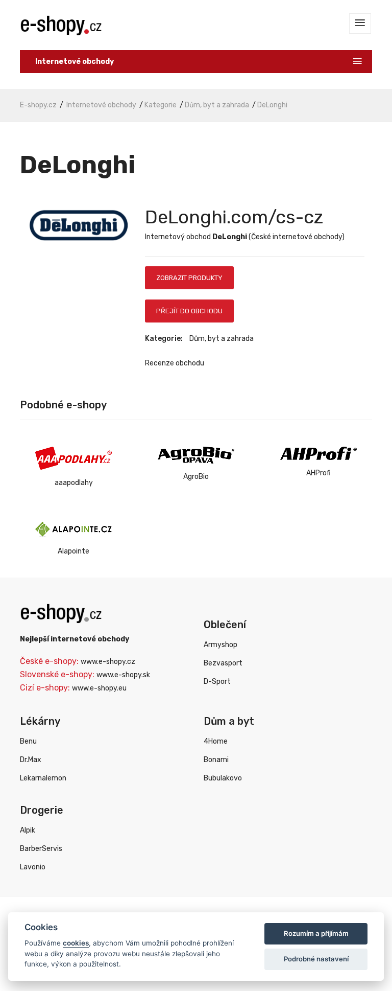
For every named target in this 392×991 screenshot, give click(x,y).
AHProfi (318, 473)
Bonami (216, 759)
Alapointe (73, 551)
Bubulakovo (223, 778)
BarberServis (41, 848)
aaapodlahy (74, 482)
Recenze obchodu (174, 363)
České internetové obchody (296, 237)
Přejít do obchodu (189, 311)
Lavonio (32, 867)
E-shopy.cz (38, 105)
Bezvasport (223, 663)
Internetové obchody (101, 105)
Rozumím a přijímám (316, 933)
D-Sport (217, 681)
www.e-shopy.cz (108, 661)
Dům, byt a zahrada (217, 105)
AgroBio (196, 476)
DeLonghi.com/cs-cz (234, 217)
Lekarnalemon (43, 778)
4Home (216, 741)
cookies (76, 943)
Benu (28, 741)
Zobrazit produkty (189, 278)
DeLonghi (272, 105)
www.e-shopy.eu (99, 688)
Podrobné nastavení (316, 959)
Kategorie (160, 105)
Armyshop (220, 644)
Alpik (27, 830)
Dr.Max (30, 759)
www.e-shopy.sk (123, 675)
